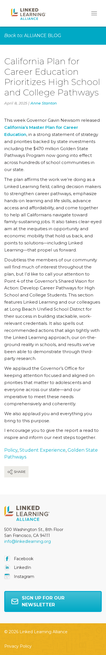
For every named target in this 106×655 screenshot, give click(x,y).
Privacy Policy (18, 646)
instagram (23, 576)
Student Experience (43, 450)
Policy (11, 450)
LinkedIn (22, 567)
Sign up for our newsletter (43, 601)
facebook (23, 558)
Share (19, 472)
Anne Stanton (44, 103)
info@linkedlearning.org (27, 541)
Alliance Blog (42, 35)
